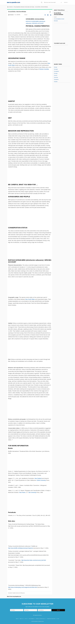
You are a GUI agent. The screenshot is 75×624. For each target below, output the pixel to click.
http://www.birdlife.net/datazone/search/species (20, 548)
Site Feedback (31, 618)
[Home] (13, 2)
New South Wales (30, 299)
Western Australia (44, 69)
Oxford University (41, 480)
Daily (58, 618)
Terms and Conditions (51, 618)
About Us (21, 618)
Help (26, 618)
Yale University (32, 492)
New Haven (22, 492)
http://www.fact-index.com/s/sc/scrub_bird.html (33, 560)
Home (17, 618)
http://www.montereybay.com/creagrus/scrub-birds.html (22, 587)
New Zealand (38, 478)
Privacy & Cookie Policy (40, 618)
